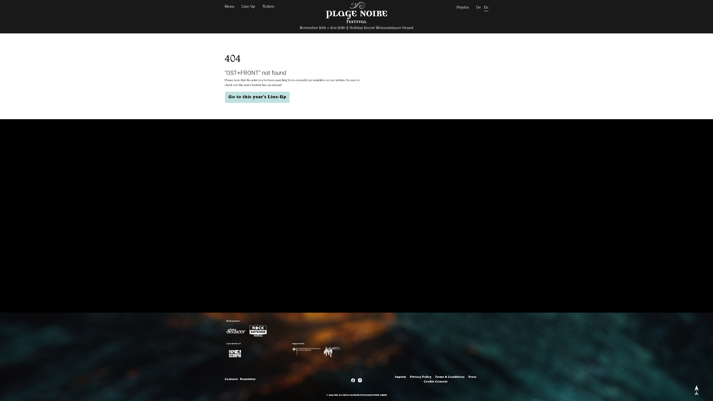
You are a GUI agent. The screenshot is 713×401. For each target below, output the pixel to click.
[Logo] (236, 330)
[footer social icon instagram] (360, 381)
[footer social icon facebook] (353, 381)
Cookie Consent (435, 381)
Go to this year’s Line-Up (257, 97)
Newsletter (247, 379)
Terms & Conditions (450, 377)
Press (472, 377)
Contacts (231, 379)
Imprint (400, 377)
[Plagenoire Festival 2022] (356, 23)
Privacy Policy (420, 377)
